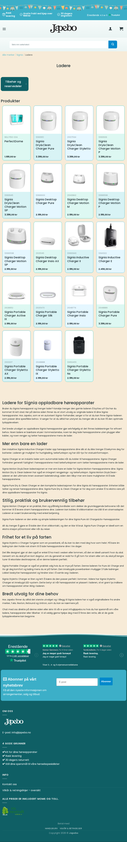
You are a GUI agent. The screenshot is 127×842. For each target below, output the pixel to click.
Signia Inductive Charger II (78, 259)
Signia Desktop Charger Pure (46, 201)
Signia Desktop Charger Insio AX (47, 259)
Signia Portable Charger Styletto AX (16, 370)
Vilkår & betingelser (71, 828)
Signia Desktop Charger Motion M (78, 203)
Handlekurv (51, 828)
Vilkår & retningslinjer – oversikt (21, 790)
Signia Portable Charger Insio (77, 313)
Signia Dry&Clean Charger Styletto (79, 144)
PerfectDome (13, 141)
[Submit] (112, 44)
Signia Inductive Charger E (109, 259)
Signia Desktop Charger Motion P (109, 203)
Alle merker (8, 54)
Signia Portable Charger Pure (109, 313)
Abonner (106, 681)
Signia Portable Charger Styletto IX (47, 370)
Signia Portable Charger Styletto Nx (79, 370)
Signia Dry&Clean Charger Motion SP (15, 205)
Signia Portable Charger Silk (46, 313)
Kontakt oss (9, 784)
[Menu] (4, 29)
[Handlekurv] (121, 29)
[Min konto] (110, 29)
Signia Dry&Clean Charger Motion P (109, 146)
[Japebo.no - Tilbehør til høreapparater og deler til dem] (63, 29)
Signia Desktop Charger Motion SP (15, 261)
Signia (20, 54)
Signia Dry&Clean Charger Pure (45, 144)
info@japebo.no (21, 732)
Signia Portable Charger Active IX (15, 315)
